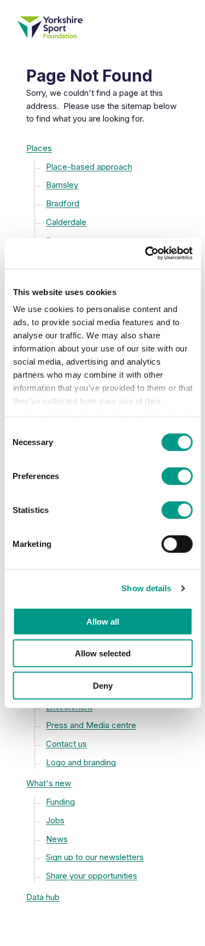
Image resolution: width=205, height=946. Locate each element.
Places (39, 148)
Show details (146, 588)
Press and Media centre (91, 725)
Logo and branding (81, 762)
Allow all (102, 621)
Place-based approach (89, 166)
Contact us (66, 744)
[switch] (176, 475)
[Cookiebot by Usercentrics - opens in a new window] (145, 253)
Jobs (55, 820)
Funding (60, 802)
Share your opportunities (91, 875)
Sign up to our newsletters (95, 857)
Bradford (62, 203)
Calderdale (66, 222)
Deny (103, 685)
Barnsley (62, 185)
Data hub (43, 897)
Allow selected (103, 653)
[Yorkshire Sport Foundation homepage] (102, 27)
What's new (48, 783)
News (57, 839)
